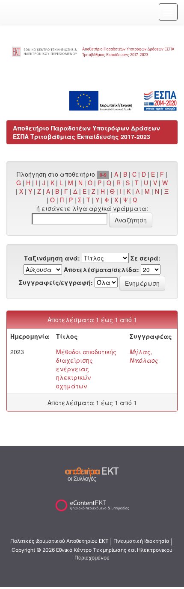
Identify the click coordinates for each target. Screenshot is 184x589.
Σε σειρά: (145, 258)
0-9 (103, 175)
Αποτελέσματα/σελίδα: (101, 269)
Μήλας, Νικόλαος (144, 355)
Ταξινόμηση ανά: (52, 258)
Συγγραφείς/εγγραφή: (56, 282)
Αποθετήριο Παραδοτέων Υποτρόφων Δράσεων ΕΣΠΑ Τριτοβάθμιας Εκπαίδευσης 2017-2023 (86, 132)
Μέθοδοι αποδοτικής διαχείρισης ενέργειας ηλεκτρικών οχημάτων (86, 368)
